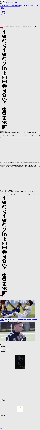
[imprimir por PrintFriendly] (4, 88)
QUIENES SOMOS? (4, 15)
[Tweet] (4, 38)
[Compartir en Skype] (4, 97)
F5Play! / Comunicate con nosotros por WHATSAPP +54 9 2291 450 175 (9, 2)
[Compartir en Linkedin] (4, 70)
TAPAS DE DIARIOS (4, 14)
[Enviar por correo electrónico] (4, 79)
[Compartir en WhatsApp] (4, 43)
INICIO (2, 7)
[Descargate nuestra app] (1, 428)
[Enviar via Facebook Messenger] (4, 115)
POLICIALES (3, 12)
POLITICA (3, 13)
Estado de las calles (4, 400)
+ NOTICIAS (3, 8)
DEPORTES (3, 11)
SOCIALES (3, 9)
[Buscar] (0, 0)
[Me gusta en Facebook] (4, 106)
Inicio (1, 24)
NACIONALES (3, 10)
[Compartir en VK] (4, 124)
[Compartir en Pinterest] (4, 65)
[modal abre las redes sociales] (4, 47)
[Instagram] (0, 428)
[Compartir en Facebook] (4, 52)
